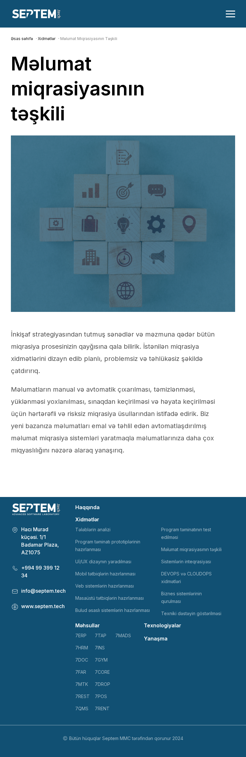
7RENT (102, 708)
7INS (100, 647)
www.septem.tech (43, 606)
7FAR (80, 672)
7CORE (102, 672)
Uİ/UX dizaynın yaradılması (103, 561)
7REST (82, 696)
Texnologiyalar (162, 625)
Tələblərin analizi (93, 529)
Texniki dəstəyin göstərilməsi (191, 613)
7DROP (102, 684)
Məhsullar (87, 625)
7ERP (80, 635)
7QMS (81, 708)
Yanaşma (156, 638)
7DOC (81, 660)
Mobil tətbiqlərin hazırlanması (105, 573)
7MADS (123, 635)
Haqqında (87, 507)
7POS (101, 696)
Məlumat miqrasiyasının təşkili (191, 549)
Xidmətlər (46, 38)
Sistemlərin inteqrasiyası (186, 561)
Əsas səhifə (22, 38)
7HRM (81, 647)
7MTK (81, 684)
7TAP (100, 635)
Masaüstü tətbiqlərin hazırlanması (109, 598)
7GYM (101, 660)
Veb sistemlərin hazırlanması (104, 586)
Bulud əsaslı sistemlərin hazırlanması (112, 610)
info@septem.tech (43, 591)
